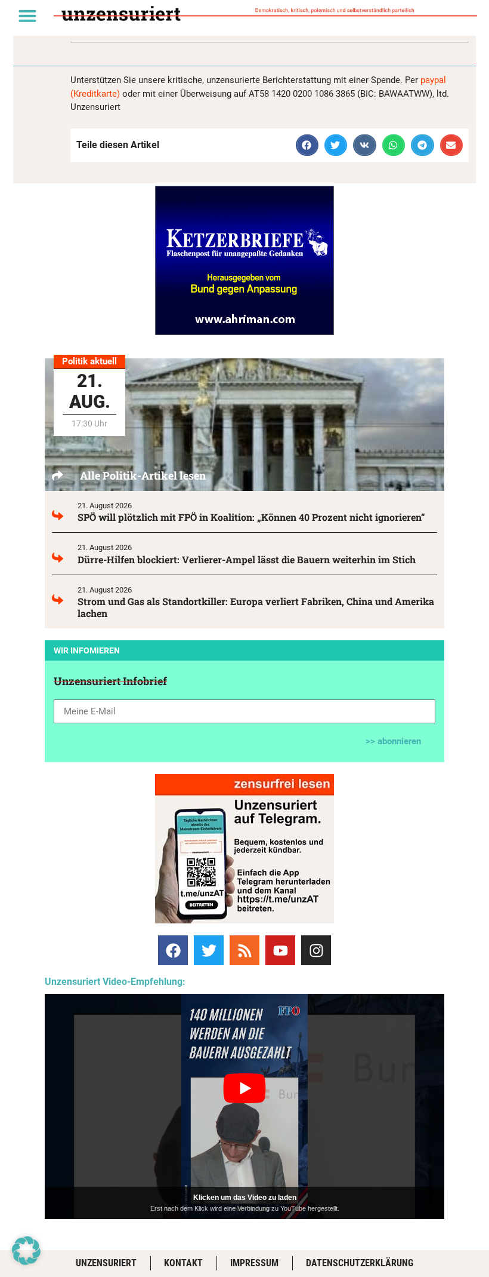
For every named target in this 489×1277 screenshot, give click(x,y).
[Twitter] (209, 950)
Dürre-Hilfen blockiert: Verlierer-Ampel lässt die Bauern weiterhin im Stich (247, 559)
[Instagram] (316, 950)
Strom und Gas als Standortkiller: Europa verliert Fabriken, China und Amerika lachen (256, 607)
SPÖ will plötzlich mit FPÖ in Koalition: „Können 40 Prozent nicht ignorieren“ (251, 517)
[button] (27, 15)
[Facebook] (173, 950)
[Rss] (244, 950)
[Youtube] (280, 950)
